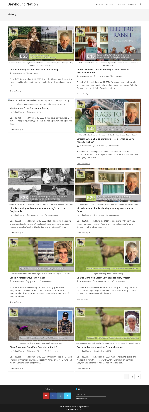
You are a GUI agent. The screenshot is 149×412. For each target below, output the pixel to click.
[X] (67, 396)
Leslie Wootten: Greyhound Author (27, 278)
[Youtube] (46, 396)
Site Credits (80, 394)
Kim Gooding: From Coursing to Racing (29, 108)
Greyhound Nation (22, 4)
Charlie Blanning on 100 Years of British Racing (34, 69)
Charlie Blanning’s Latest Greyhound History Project (103, 278)
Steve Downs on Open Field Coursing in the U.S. (34, 347)
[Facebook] (53, 396)
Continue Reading (16, 91)
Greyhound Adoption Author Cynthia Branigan (100, 347)
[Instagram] (60, 396)
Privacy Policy (81, 399)
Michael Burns (18, 73)
